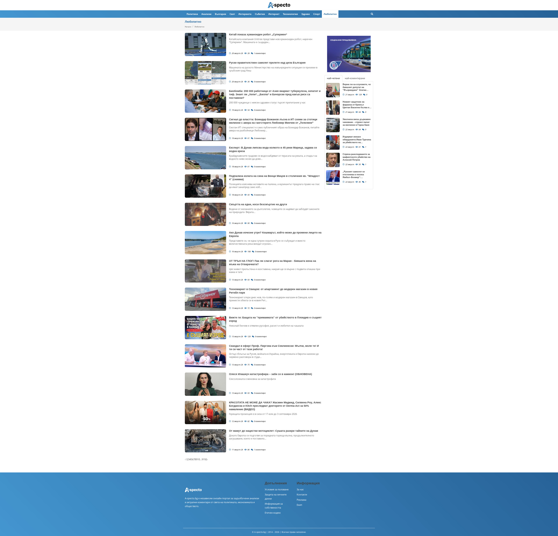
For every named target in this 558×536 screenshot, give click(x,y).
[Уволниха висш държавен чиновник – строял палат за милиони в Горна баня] (333, 125)
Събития (260, 14)
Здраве (305, 14)
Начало (188, 26)
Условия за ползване (277, 489)
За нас (300, 489)
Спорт (316, 14)
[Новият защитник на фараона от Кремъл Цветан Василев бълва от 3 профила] (333, 107)
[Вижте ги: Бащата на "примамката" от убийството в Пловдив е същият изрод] (205, 327)
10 (198, 459)
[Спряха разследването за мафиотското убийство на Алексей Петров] (333, 160)
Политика (192, 14)
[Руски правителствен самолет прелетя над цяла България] (205, 72)
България (220, 14)
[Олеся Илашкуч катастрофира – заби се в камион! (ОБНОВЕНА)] (205, 384)
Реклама (301, 499)
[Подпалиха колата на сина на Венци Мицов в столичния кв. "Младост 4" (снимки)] (205, 186)
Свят (232, 14)
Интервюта (244, 14)
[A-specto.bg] (279, 5)
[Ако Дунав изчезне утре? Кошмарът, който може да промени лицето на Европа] (205, 242)
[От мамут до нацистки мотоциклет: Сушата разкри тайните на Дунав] (205, 441)
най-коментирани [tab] (355, 78)
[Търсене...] (372, 14)
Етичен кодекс (273, 512)
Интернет (273, 14)
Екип (299, 504)
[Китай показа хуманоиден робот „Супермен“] (205, 44)
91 (203, 459)
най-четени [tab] (333, 78)
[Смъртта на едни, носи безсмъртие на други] (205, 214)
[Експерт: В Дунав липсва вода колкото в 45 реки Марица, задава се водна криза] (205, 157)
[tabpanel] (349, 135)
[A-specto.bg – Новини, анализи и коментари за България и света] (193, 491)
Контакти (302, 494)
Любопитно (330, 14)
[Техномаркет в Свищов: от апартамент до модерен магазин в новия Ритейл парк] (205, 299)
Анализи (206, 14)
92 (205, 459)
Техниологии (290, 14)
